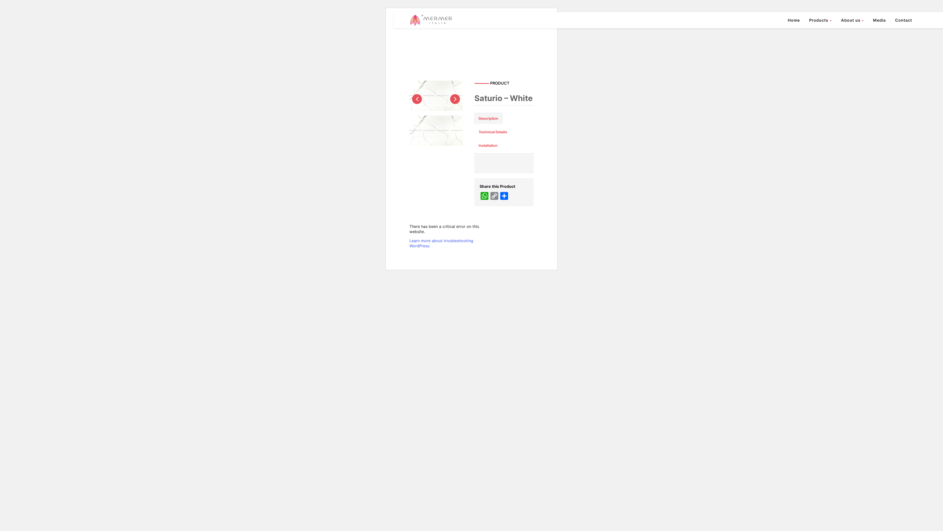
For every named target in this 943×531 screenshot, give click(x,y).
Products (818, 20)
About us (850, 20)
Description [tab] (488, 118)
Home (794, 20)
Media (879, 20)
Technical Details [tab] (493, 132)
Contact (903, 20)
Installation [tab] (488, 145)
